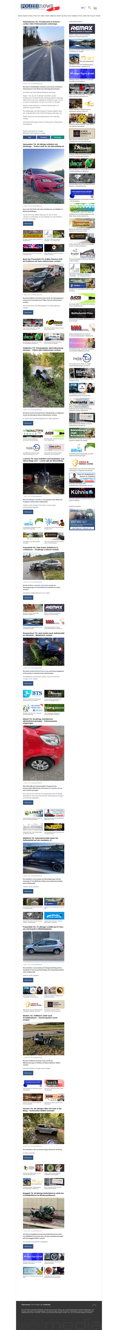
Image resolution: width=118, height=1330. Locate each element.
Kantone (30, 16)
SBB (62, 16)
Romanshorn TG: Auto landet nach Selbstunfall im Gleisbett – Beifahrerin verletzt (43, 634)
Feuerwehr (74, 16)
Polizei (69, 16)
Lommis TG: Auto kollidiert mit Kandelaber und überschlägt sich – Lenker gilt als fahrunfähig (43, 460)
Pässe (65, 16)
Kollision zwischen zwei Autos (38, 585)
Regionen (25, 16)
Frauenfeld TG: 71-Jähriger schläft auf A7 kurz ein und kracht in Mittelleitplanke (43, 928)
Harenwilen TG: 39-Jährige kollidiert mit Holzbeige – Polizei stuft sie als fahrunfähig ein (43, 145)
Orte (38, 16)
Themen (47, 16)
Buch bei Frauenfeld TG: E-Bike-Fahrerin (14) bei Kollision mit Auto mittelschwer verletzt (42, 260)
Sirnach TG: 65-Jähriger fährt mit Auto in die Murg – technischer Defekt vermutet (42, 1110)
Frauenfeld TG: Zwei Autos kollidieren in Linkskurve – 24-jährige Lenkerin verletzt (41, 548)
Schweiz (20, 16)
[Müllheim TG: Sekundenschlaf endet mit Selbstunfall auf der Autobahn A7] (43, 858)
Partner (98, 16)
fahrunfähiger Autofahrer (34, 500)
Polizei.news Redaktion (36, 83)
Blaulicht (92, 16)
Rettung (80, 16)
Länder (42, 16)
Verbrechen (53, 16)
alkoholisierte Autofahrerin (50, 788)
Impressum (26, 1304)
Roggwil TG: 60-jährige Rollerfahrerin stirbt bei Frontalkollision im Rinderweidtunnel (43, 1194)
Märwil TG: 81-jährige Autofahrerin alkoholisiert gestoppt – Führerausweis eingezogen (40, 721)
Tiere (88, 16)
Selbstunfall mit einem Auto (39, 671)
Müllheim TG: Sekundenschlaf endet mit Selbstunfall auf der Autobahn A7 (40, 839)
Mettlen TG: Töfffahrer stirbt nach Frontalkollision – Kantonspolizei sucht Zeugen (40, 1018)
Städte (35, 16)
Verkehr (58, 16)
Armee (84, 16)
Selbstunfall (34, 413)
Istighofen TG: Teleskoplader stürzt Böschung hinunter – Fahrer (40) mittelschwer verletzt (43, 349)
